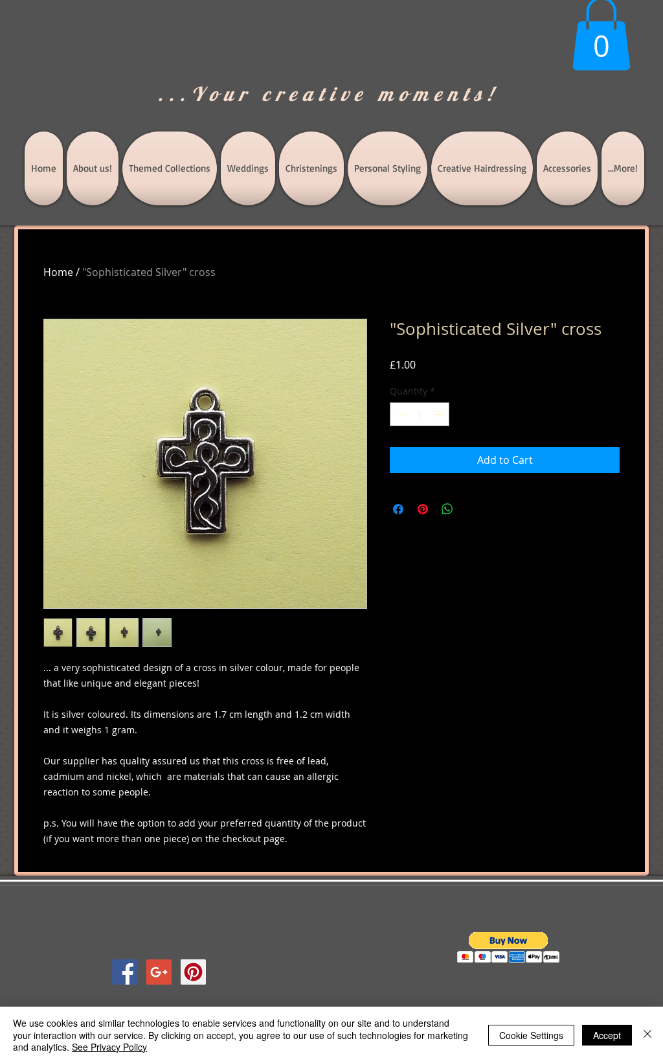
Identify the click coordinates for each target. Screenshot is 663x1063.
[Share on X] (472, 509)
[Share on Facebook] (398, 509)
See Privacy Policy (109, 1046)
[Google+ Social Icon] (159, 972)
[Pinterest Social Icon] (193, 972)
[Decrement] (400, 414)
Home (58, 272)
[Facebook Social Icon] (124, 972)
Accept (607, 1035)
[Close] (647, 1035)
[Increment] (439, 414)
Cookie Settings (531, 1035)
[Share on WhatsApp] (447, 509)
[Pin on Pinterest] (423, 509)
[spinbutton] (419, 414)
